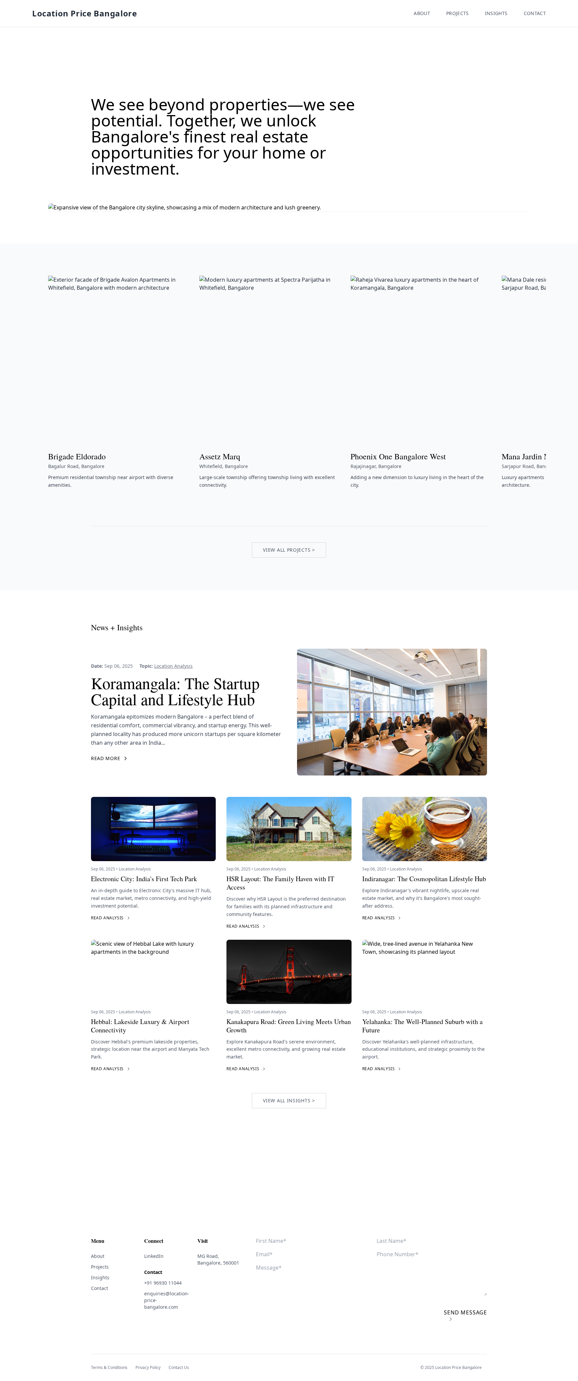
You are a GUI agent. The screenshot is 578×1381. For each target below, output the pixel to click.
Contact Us (179, 1367)
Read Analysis (107, 918)
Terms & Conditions (109, 1367)
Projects (457, 13)
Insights (496, 13)
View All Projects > (289, 550)
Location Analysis (173, 666)
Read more (105, 758)
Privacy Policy (148, 1367)
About (422, 13)
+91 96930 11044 (163, 1283)
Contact (535, 13)
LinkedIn (154, 1256)
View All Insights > (289, 1100)
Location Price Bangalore (84, 13)
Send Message (465, 1312)
